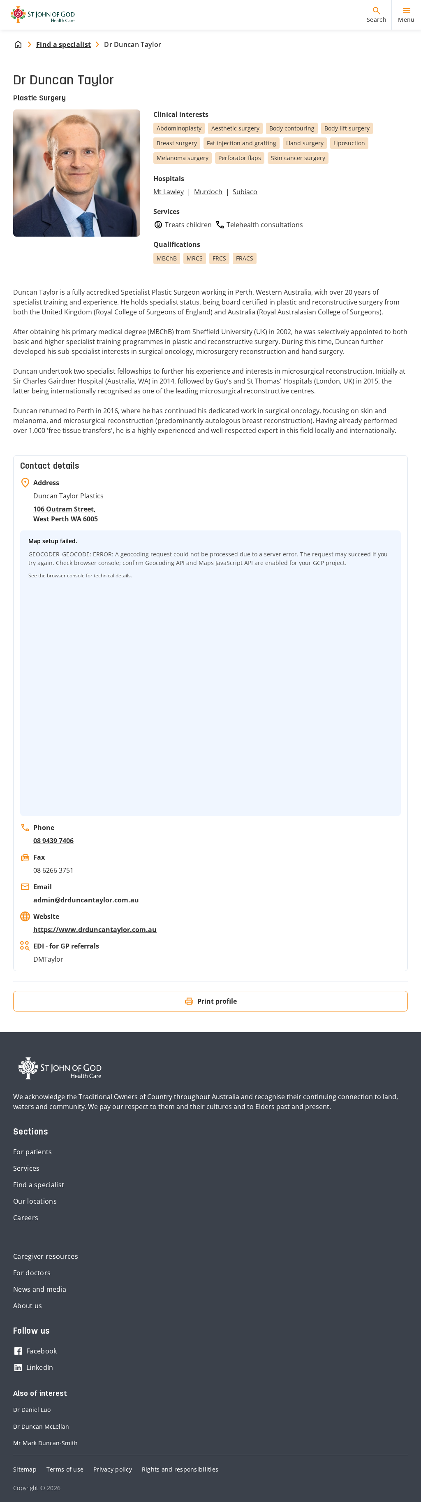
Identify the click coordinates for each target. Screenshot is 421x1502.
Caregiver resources (45, 1256)
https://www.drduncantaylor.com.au (95, 929)
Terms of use (64, 1469)
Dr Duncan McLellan (41, 1426)
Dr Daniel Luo (32, 1410)
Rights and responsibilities (180, 1469)
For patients (32, 1151)
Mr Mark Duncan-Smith (45, 1443)
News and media (39, 1289)
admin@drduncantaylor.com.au (86, 899)
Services (26, 1168)
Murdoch (208, 191)
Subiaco (245, 191)
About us (27, 1305)
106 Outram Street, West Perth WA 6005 (65, 514)
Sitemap (25, 1469)
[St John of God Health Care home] (60, 1068)
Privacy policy (112, 1469)
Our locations (35, 1201)
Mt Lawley (168, 191)
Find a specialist (38, 1184)
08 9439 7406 (53, 840)
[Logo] (39, 15)
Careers (25, 1217)
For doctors (32, 1272)
